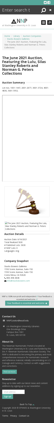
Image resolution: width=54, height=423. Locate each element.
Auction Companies (32, 36)
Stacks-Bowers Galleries (18, 38)
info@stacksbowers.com (18, 280)
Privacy (13, 415)
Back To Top (26, 404)
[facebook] (48, 2)
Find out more (9, 372)
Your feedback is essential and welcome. (26, 303)
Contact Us (24, 415)
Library (16, 36)
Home (7, 36)
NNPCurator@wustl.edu (17, 320)
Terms (5, 415)
